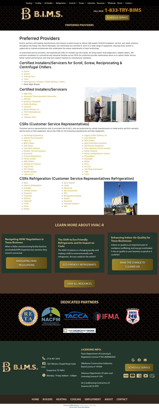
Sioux (86, 164)
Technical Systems (71, 203)
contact (122, 399)
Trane (26, 79)
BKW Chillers (29, 143)
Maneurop (68, 188)
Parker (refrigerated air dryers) (97, 153)
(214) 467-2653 (53, 358)
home (35, 399)
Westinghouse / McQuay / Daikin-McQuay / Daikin (44, 82)
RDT (65, 193)
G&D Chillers (29, 161)
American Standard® (32, 101)
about (109, 399)
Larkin (66, 185)
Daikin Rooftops (30, 104)
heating (61, 399)
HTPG (26, 203)
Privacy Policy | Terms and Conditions (79, 407)
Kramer (27, 209)
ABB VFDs (28, 94)
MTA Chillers (89, 140)
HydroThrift (28, 166)
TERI (86, 172)
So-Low (87, 166)
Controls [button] (72, 3)
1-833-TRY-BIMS (123, 10)
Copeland (28, 196)
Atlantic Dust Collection (33, 138)
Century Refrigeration (32, 185)
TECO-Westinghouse (32, 112)
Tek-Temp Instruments (93, 169)
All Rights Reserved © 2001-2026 (87, 405)
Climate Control (30, 190)
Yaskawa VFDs (30, 117)
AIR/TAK (27, 99)
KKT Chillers (29, 169)
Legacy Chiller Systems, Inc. (95, 135)
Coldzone (28, 193)
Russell (66, 198)
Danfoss (27, 198)
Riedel (86, 161)
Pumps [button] (81, 3)
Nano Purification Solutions (95, 143)
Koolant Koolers (30, 172)
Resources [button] (101, 3)
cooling (75, 399)
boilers (47, 399)
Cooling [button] (38, 3)
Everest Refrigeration (32, 156)
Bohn (26, 183)
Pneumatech (89, 156)
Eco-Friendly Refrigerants (79, 264)
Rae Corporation (70, 190)
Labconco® (28, 174)
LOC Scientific (90, 138)
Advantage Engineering (33, 135)
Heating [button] (29, 3)
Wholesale (112, 3)
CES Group (28, 146)
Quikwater (88, 159)
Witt (65, 206)
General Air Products (32, 164)
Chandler (27, 188)
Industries (91, 3)
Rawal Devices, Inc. (31, 109)
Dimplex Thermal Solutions (35, 151)
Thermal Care (29, 76)
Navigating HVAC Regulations (26, 263)
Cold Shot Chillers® (32, 148)
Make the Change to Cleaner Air (132, 264)
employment (93, 399)
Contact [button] (128, 3)
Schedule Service (117, 17)
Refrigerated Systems (72, 196)
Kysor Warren (69, 183)
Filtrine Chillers (30, 159)
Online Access (74, 405)
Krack (26, 206)
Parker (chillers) (90, 151)
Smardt (27, 74)
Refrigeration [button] (61, 3)
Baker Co (27, 140)
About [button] (119, 3)
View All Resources (79, 283)
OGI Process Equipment (94, 146)
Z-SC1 (86, 174)
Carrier (26, 71)
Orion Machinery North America (97, 148)
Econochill (28, 153)
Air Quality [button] (48, 3)
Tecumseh (68, 201)
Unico (26, 114)
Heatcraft (28, 201)
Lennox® (27, 107)
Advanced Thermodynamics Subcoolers (40, 96)
